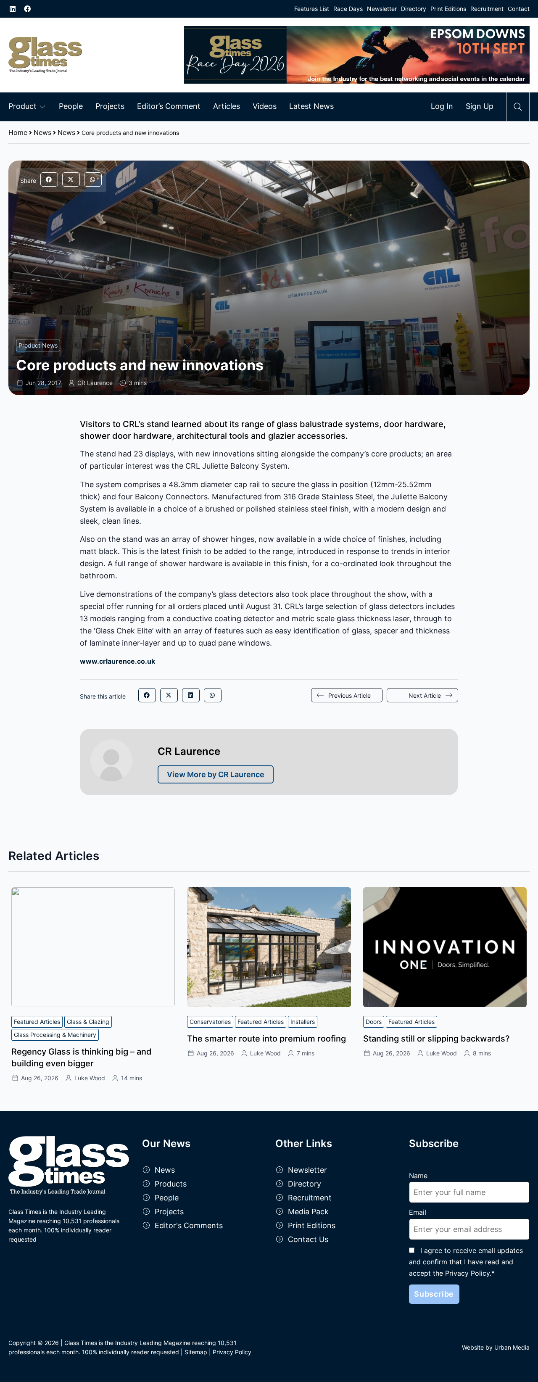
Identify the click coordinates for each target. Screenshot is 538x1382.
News (42, 132)
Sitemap (196, 1352)
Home (17, 132)
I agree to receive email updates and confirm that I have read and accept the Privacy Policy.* (466, 1261)
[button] (49, 179)
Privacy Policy (232, 1352)
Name (418, 1175)
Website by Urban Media (496, 1347)
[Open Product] (42, 106)
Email (417, 1212)
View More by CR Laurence (215, 774)
